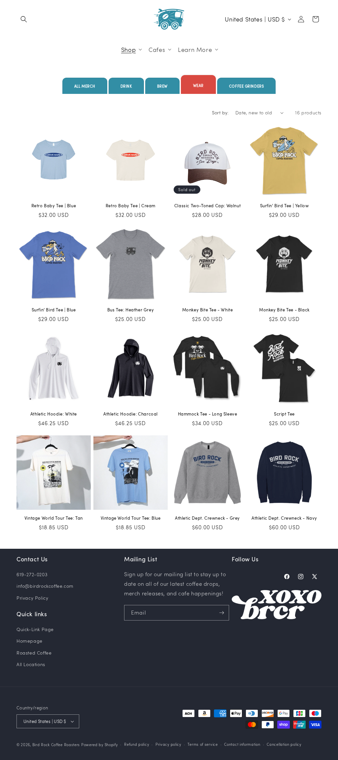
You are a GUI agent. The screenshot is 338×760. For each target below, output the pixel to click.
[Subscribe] (221, 612)
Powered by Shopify (99, 744)
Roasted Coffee (34, 653)
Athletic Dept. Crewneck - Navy (284, 518)
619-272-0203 (32, 574)
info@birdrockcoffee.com (45, 586)
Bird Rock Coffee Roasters (56, 744)
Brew (162, 86)
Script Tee (284, 414)
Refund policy (136, 744)
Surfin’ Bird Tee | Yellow (284, 206)
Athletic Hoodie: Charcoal (130, 414)
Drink (126, 86)
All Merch (84, 86)
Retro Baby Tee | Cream (130, 206)
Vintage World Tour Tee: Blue (131, 518)
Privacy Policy (32, 598)
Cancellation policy (284, 744)
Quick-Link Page (35, 629)
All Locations (31, 664)
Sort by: (220, 112)
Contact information (242, 744)
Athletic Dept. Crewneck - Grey (207, 518)
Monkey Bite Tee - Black (284, 310)
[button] (24, 19)
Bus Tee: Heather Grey (130, 310)
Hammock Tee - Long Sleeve (207, 414)
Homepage (30, 641)
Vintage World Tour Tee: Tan (53, 518)
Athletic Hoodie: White (53, 414)
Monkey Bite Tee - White (207, 310)
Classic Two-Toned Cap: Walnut (207, 206)
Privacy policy (168, 744)
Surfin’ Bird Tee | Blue (54, 310)
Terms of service (202, 744)
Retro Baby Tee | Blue (53, 206)
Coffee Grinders (246, 86)
